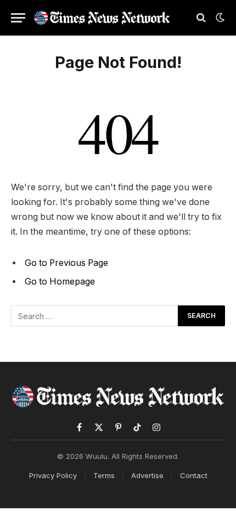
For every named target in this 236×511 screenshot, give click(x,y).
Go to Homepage (60, 281)
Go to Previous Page (66, 263)
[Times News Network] (102, 17)
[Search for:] (95, 315)
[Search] (201, 17)
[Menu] (18, 17)
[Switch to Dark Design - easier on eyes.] (219, 17)
